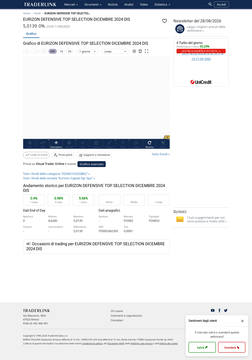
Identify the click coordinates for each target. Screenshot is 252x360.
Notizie (113, 4)
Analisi (128, 4)
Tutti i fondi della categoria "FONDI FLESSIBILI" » (56, 174)
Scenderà (232, 347)
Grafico (31, 34)
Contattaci (117, 320)
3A (69, 51)
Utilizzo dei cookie (168, 343)
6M (53, 51)
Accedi (221, 4)
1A (61, 51)
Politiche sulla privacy (142, 343)
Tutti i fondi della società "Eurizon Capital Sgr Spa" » (59, 178)
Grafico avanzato (91, 164)
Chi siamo (117, 311)
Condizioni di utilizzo (92, 343)
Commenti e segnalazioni (126, 315)
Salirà (203, 347)
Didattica (161, 4)
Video (144, 4)
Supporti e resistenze (96, 155)
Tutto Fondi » (161, 154)
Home (26, 13)
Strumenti (91, 4)
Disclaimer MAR (116, 343)
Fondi (37, 13)
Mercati (69, 4)
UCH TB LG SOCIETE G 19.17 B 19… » (201, 51)
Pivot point (65, 155)
